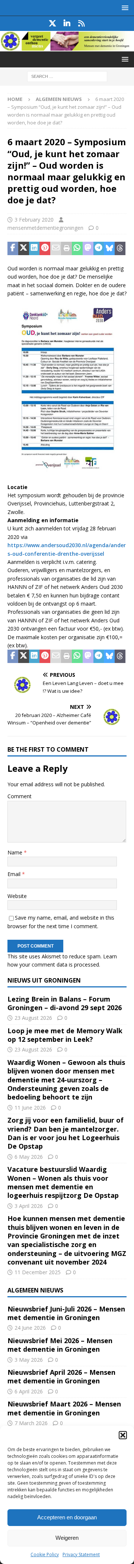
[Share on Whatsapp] (77, 248)
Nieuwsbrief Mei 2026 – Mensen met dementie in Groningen (59, 1345)
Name (15, 852)
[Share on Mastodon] (88, 248)
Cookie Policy (45, 1554)
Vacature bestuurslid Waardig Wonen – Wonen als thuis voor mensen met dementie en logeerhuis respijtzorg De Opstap (63, 1182)
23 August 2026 (33, 1017)
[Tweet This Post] (23, 248)
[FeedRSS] (81, 23)
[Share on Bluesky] (109, 248)
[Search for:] (67, 75)
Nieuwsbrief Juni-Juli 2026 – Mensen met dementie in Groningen (66, 1313)
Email (14, 874)
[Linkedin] (67, 23)
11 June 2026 (30, 1107)
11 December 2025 (38, 1272)
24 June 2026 (30, 1327)
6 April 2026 (29, 1391)
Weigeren (67, 1538)
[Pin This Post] (44, 248)
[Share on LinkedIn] (34, 248)
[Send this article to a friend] (55, 248)
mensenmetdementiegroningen (45, 227)
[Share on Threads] (120, 248)
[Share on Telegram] (98, 248)
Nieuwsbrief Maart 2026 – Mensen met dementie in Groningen (64, 1408)
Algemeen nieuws (35, 1290)
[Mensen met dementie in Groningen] (67, 47)
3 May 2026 (29, 1359)
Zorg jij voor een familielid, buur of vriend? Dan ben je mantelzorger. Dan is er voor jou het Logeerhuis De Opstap (65, 1133)
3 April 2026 (29, 1205)
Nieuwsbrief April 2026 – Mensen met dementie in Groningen (61, 1376)
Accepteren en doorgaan (67, 1517)
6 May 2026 (29, 1156)
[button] (123, 1435)
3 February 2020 (34, 219)
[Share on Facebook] (12, 248)
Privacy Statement (81, 1554)
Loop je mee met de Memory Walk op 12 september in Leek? (64, 1035)
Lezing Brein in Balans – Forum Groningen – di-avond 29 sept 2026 (64, 1003)
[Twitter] (52, 23)
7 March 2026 (31, 1423)
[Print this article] (66, 248)
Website (17, 896)
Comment (19, 796)
